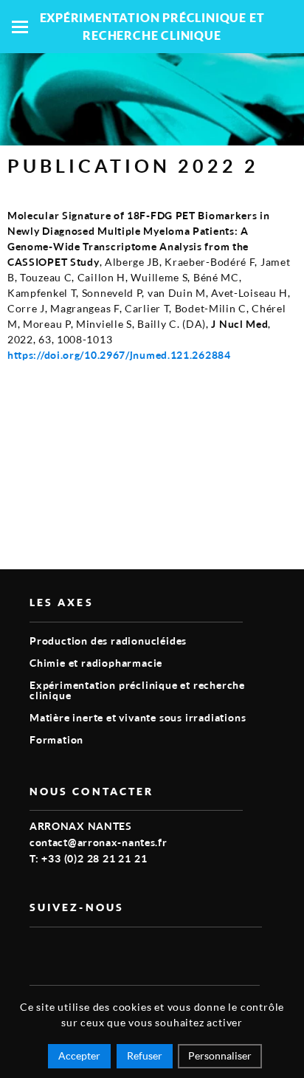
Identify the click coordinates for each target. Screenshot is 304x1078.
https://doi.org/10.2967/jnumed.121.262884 (119, 355)
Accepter (79, 1055)
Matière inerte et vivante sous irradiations (138, 717)
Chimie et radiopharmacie (96, 662)
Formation (56, 739)
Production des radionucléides (108, 640)
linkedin (72, 951)
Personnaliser (220, 1055)
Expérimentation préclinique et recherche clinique (137, 690)
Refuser (144, 1055)
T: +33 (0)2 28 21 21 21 (88, 858)
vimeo (38, 951)
